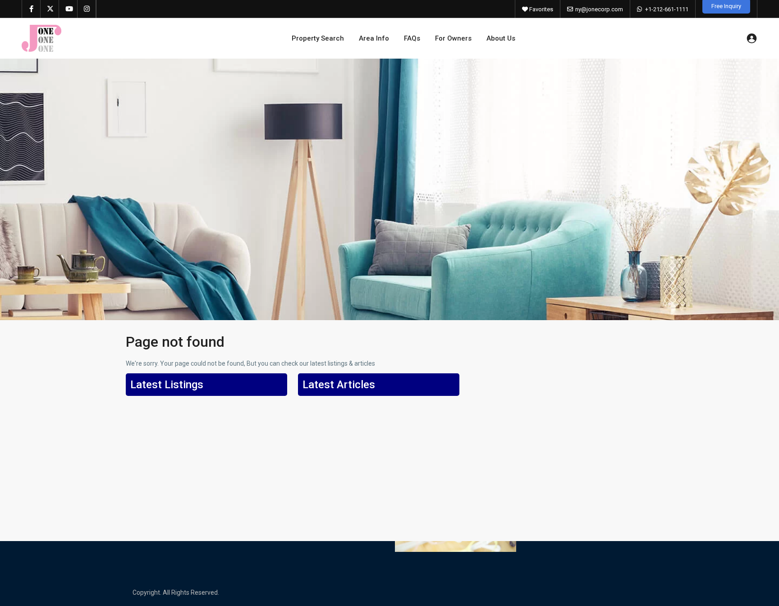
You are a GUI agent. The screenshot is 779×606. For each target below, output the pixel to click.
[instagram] (87, 9)
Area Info (374, 38)
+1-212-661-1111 (666, 9)
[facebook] (31, 9)
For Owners (453, 38)
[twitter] (50, 9)
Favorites (540, 9)
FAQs (412, 38)
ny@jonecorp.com (599, 9)
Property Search (318, 38)
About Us (500, 38)
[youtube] (68, 9)
